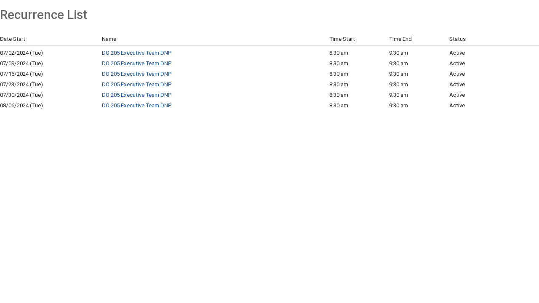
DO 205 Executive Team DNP (137, 53)
